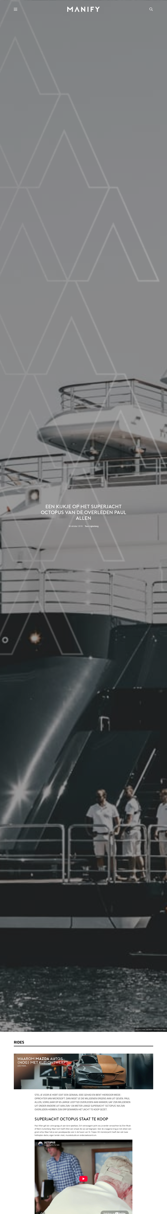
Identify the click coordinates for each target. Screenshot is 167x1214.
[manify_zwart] (83, 9)
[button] (15, 9)
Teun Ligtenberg (91, 526)
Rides (19, 1042)
